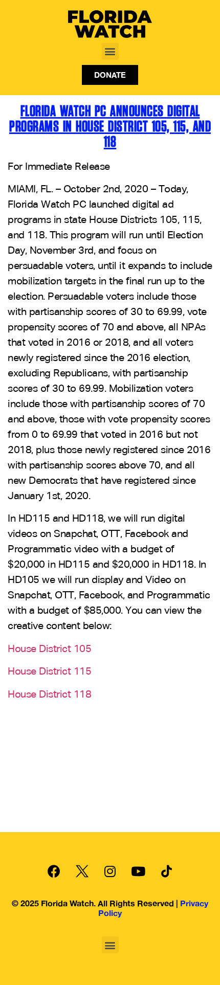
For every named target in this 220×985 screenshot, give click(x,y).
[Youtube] (138, 871)
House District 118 (49, 694)
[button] (110, 51)
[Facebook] (54, 871)
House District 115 (49, 671)
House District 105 (49, 649)
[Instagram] (110, 871)
